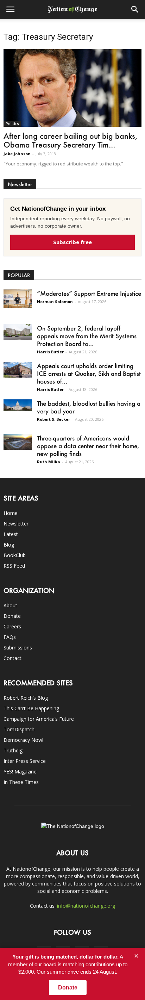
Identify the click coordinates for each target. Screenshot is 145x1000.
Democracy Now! (23, 740)
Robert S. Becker (53, 419)
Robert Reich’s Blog (26, 697)
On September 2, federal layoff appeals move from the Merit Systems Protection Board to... (87, 335)
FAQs (10, 637)
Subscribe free (72, 242)
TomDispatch (19, 729)
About (10, 605)
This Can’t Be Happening (31, 708)
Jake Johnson (17, 153)
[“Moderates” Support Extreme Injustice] (18, 298)
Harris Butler (50, 351)
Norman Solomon (55, 301)
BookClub (15, 555)
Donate (12, 616)
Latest (11, 534)
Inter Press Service (25, 761)
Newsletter (16, 523)
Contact (12, 658)
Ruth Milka (48, 461)
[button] (135, 9)
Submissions (18, 647)
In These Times (21, 782)
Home (11, 513)
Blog (9, 544)
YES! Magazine (20, 771)
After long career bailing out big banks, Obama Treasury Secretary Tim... (70, 140)
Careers (12, 626)
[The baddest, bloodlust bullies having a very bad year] (18, 405)
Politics (12, 123)
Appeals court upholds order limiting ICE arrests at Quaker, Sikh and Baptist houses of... (89, 373)
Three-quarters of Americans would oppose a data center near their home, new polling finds (88, 445)
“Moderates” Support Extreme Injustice (89, 293)
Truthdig (13, 750)
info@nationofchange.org (86, 905)
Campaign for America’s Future (39, 718)
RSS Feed (14, 565)
